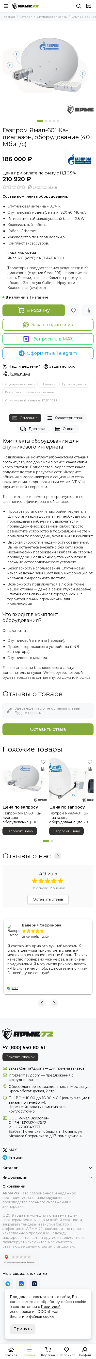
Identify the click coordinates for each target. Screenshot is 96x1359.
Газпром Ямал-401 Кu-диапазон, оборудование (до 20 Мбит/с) (68, 817)
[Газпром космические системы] (79, 159)
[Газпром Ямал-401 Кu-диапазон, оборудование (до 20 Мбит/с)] (71, 780)
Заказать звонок (20, 1057)
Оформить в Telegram (52, 353)
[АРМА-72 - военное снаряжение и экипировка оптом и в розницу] (25, 6)
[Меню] (6, 6)
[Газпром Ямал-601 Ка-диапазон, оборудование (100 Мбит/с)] (24, 780)
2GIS (15, 988)
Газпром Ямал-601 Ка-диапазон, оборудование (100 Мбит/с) (21, 817)
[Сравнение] (88, 310)
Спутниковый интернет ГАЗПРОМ (31, 400)
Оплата (69, 429)
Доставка (37, 429)
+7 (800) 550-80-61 (23, 1047)
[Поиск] (79, 6)
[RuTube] (34, 1283)
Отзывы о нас (26, 856)
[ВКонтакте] (21, 1283)
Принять (23, 1329)
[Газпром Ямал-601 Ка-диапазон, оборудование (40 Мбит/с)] (48, 69)
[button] (40, 121)
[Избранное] (73, 310)
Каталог (26, 17)
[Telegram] (7, 1283)
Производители (74, 384)
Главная (8, 17)
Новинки (48, 384)
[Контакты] (89, 6)
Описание (29, 418)
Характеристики (69, 418)
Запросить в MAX (53, 339)
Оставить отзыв (48, 729)
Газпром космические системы (29, 392)
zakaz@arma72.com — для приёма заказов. (47, 1068)
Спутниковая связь (52, 17)
